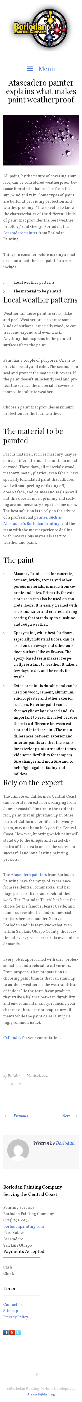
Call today (12, 1038)
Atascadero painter (20, 233)
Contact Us (13, 1305)
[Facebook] (37, 1375)
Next (66, 1116)
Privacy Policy (15, 1317)
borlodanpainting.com (23, 1227)
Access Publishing (41, 1394)
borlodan (14, 1075)
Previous (21, 1116)
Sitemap (10, 1311)
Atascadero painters (29, 875)
